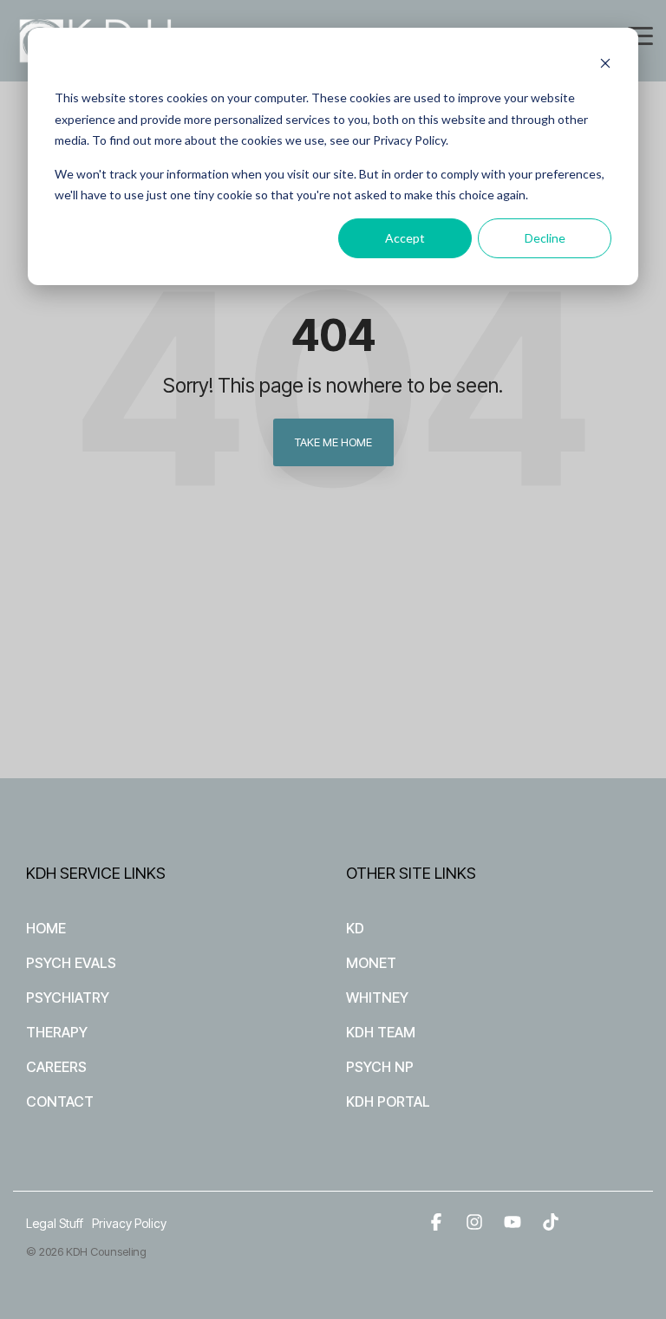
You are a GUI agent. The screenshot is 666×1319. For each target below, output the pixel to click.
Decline (545, 238)
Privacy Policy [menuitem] (129, 1223)
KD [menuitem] (355, 928)
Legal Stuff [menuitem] (54, 1223)
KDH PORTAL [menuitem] (388, 1101)
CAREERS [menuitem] (56, 1066)
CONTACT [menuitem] (60, 1101)
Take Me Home (333, 442)
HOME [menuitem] (46, 928)
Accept (405, 238)
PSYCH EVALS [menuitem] (71, 962)
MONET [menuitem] (371, 962)
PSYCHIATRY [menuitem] (67, 997)
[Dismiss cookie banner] (605, 65)
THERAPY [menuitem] (57, 1032)
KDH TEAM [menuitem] (380, 1032)
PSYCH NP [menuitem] (380, 1066)
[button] (640, 34)
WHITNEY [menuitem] (377, 997)
